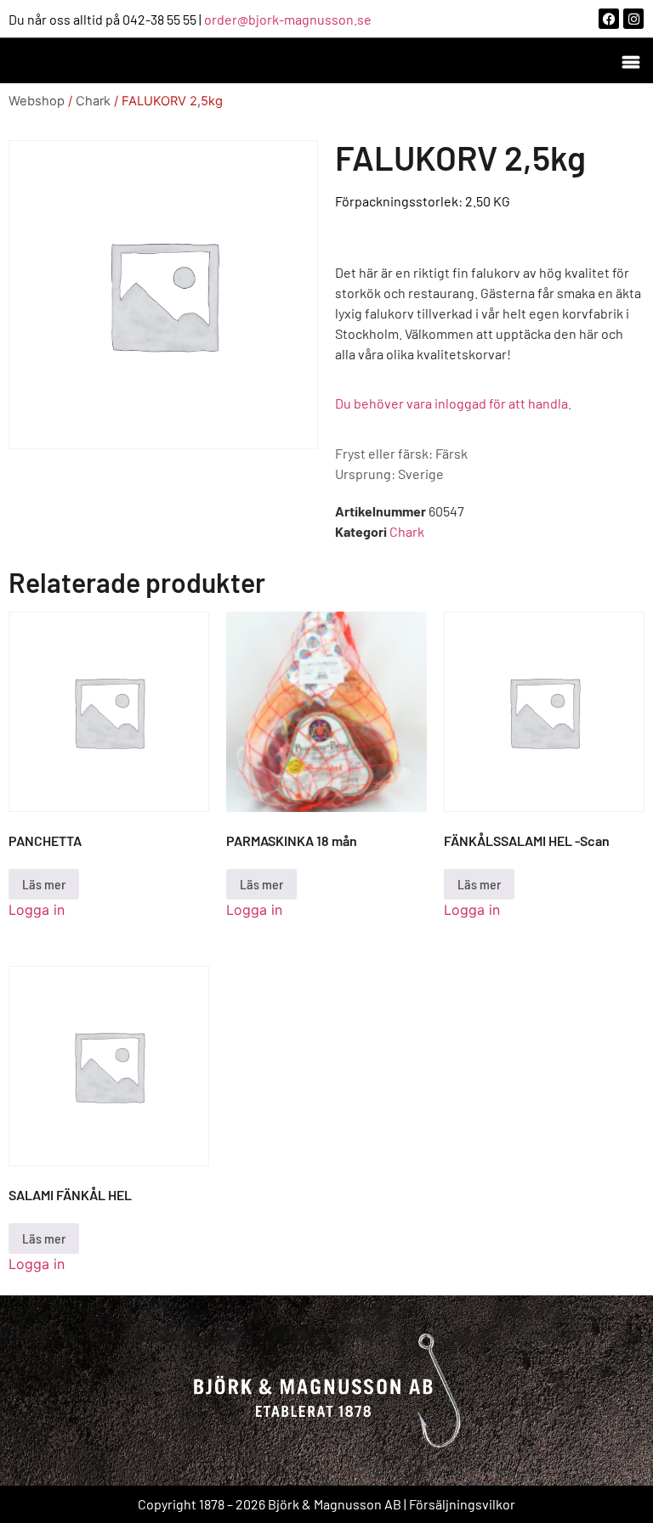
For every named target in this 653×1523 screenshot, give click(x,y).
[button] (630, 61)
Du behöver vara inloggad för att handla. (453, 403)
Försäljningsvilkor (462, 1504)
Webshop (37, 101)
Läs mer (43, 884)
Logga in (37, 909)
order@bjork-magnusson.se (288, 19)
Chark (93, 101)
